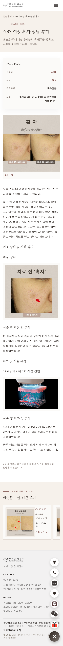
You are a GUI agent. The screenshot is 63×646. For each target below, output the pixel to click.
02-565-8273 (10, 579)
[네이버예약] (54, 583)
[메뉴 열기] (56, 5)
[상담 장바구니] (54, 562)
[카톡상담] (54, 593)
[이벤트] (54, 624)
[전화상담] (54, 572)
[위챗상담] (54, 614)
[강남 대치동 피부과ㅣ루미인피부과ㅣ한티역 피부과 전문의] (13, 5)
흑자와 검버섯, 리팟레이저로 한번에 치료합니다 (37, 99)
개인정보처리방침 (12, 630)
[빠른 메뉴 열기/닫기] (54, 636)
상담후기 (7, 16)
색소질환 (51, 88)
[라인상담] (54, 604)
